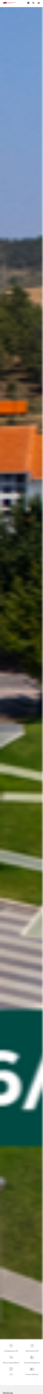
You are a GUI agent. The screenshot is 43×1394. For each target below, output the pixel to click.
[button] (3, 673)
